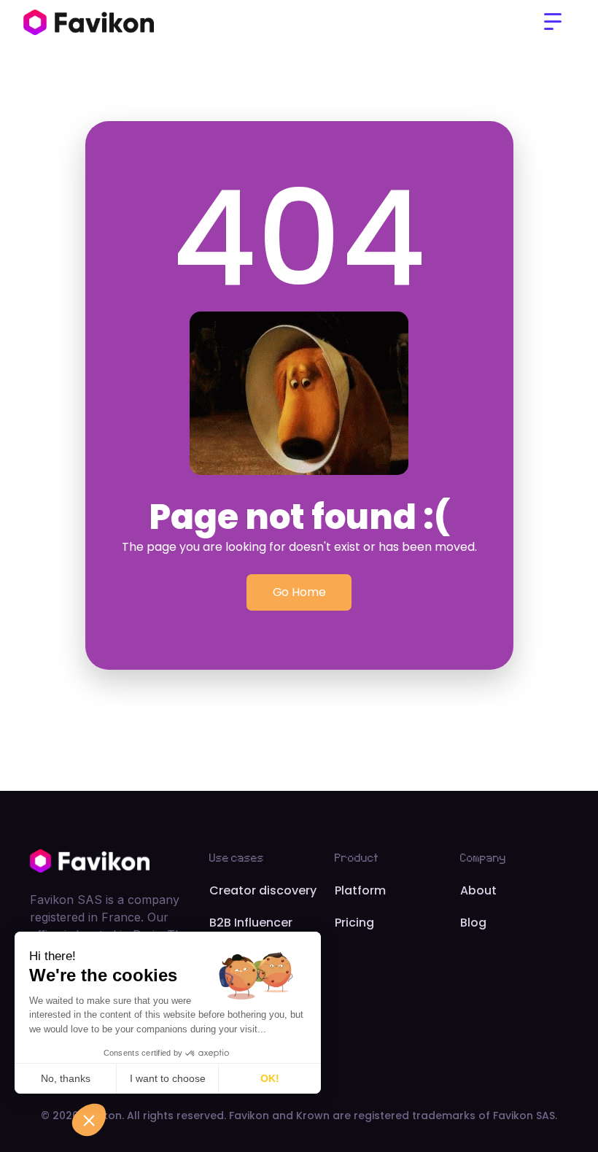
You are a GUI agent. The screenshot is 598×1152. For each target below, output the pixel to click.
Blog (473, 922)
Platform (360, 890)
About (478, 890)
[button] (553, 22)
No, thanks (65, 1078)
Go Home (299, 592)
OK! (269, 1078)
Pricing (354, 922)
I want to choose (168, 1078)
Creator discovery (263, 890)
